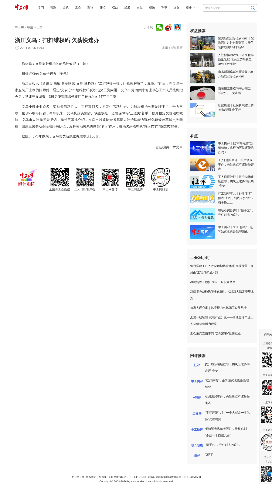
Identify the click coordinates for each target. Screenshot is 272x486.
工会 (78, 7)
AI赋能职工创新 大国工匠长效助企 (212, 282)
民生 (140, 7)
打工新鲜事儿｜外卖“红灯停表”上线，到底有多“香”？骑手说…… (236, 198)
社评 (197, 365)
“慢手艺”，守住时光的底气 (222, 445)
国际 (177, 7)
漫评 (197, 455)
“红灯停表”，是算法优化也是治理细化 (227, 384)
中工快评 (197, 429)
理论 (90, 7)
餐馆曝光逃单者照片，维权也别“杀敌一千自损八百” (226, 432)
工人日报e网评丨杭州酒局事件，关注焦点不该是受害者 (236, 164)
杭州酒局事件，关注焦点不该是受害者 (227, 400)
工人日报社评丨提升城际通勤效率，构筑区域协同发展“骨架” (236, 181)
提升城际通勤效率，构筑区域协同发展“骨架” (227, 367)
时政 (53, 7)
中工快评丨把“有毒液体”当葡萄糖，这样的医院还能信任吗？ (236, 148)
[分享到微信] (159, 27)
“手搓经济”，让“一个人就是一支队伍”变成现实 (227, 416)
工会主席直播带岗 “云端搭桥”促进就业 (215, 333)
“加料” (209, 454)
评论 (103, 7)
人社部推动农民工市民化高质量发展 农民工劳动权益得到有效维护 (236, 59)
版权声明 (91, 477)
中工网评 (197, 381)
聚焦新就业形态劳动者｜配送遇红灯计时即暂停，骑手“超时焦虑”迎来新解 (236, 43)
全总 (66, 7)
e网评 (197, 397)
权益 (115, 7)
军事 (164, 7)
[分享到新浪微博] (168, 27)
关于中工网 (77, 477)
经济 (127, 7)
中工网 (19, 27)
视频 (152, 7)
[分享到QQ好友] (177, 27)
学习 (41, 7)
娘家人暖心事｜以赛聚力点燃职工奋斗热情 (218, 307)
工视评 (197, 413)
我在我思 (197, 445)
